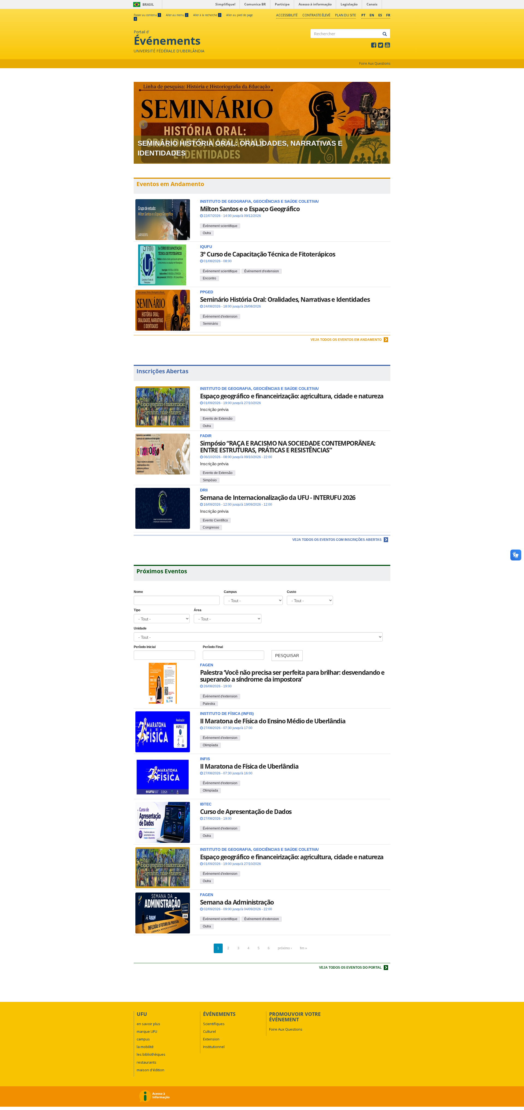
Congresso (211, 527)
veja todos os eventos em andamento (346, 340)
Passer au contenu (147, 15)
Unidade (140, 628)
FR (388, 15)
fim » (303, 948)
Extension (211, 1039)
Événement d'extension (261, 271)
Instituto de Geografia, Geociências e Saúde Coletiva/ (259, 850)
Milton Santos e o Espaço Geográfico (250, 208)
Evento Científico (215, 520)
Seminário (210, 324)
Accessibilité (286, 15)
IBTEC (206, 804)
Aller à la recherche (207, 15)
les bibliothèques (151, 1054)
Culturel (209, 1031)
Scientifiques (214, 1023)
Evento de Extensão (218, 418)
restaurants (146, 1062)
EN (372, 15)
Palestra (209, 704)
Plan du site (345, 15)
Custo (291, 592)
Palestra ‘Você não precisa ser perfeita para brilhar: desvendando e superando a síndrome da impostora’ (292, 676)
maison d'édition (150, 1069)
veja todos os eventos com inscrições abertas (337, 540)
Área (197, 610)
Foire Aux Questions (374, 63)
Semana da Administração (237, 902)
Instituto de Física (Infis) (227, 714)
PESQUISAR (287, 655)
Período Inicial (145, 647)
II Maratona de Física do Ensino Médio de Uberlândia (273, 721)
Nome (138, 592)
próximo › (285, 948)
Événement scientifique (220, 226)
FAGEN (206, 665)
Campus (230, 592)
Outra (207, 233)
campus (143, 1039)
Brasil (142, 4)
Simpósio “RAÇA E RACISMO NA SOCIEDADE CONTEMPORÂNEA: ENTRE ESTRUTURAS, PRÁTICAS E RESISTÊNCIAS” (288, 446)
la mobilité (145, 1046)
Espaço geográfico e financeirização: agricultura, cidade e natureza (292, 396)
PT (363, 15)
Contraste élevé (316, 15)
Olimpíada (210, 745)
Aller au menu (176, 15)
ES (380, 15)
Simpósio (210, 480)
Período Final (213, 647)
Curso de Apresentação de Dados (246, 811)
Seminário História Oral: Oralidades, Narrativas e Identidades (285, 299)
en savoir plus (148, 1023)
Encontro (209, 278)
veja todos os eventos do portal (350, 967)
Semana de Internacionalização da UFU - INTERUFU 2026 (277, 497)
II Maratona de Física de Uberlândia (249, 766)
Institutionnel (214, 1046)
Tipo (137, 610)
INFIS (205, 759)
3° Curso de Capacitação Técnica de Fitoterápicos (267, 254)
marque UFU (147, 1031)
